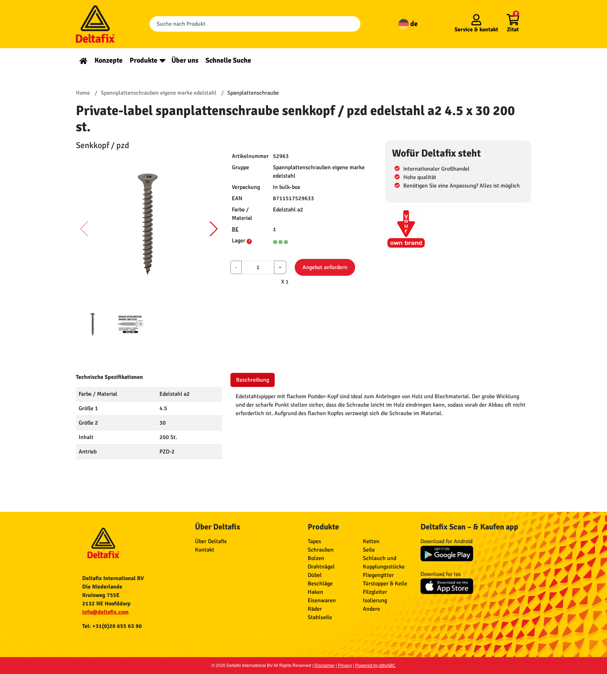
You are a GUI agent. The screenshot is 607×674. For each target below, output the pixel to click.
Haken (315, 592)
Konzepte (108, 60)
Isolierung (375, 600)
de (413, 23)
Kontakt (204, 549)
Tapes (314, 541)
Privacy (345, 665)
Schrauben (321, 549)
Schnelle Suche (228, 60)
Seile (369, 549)
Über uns (184, 60)
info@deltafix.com (105, 612)
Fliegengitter (378, 575)
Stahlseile (320, 617)
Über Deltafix (211, 541)
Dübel (315, 575)
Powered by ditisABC (375, 665)
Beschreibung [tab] (252, 379)
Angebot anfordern (324, 267)
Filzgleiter (375, 592)
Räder (315, 608)
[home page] (83, 60)
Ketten (371, 541)
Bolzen (316, 558)
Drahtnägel (321, 566)
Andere (371, 608)
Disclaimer (324, 665)
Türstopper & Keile (385, 583)
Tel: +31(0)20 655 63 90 (112, 626)
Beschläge (320, 583)
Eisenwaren (322, 600)
